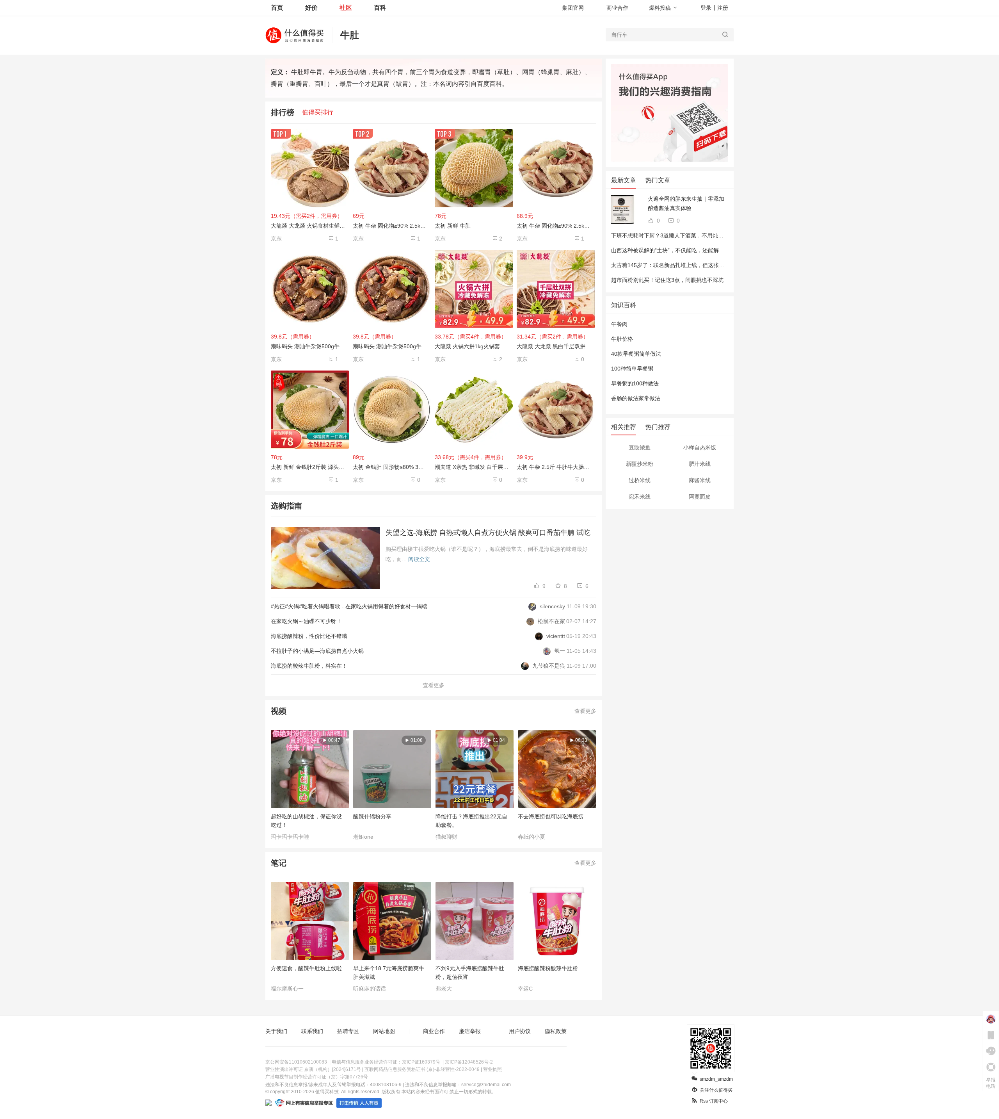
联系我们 (312, 1031)
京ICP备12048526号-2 (469, 1062)
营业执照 (492, 1069)
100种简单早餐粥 (632, 368)
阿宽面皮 (700, 497)
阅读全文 (419, 559)
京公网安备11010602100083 (296, 1062)
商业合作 (617, 8)
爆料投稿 (660, 8)
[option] (312, 785)
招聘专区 (348, 1031)
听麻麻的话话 (369, 988)
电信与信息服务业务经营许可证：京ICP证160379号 (386, 1062)
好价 (311, 7)
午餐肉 (619, 324)
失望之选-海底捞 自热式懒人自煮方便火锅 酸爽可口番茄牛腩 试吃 (488, 532)
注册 (722, 8)
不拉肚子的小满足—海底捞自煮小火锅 (317, 651)
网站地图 (384, 1031)
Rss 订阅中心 (714, 1101)
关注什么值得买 (716, 1090)
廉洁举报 (470, 1031)
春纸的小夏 (531, 837)
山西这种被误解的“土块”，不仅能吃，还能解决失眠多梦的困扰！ (689, 250)
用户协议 (520, 1031)
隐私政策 (556, 1031)
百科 (380, 7)
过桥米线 (640, 480)
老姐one (363, 837)
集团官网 (573, 8)
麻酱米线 (700, 480)
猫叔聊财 (446, 837)
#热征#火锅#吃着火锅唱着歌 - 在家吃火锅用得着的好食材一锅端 (349, 606)
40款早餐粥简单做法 (636, 354)
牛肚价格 (622, 339)
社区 (346, 7)
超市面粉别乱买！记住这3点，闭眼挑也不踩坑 (667, 280)
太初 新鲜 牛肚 (453, 226)
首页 (277, 7)
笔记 (278, 863)
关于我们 (276, 1031)
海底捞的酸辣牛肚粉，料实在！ (309, 666)
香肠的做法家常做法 (635, 398)
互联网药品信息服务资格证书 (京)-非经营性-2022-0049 (422, 1069)
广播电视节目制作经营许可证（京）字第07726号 (316, 1077)
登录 (705, 8)
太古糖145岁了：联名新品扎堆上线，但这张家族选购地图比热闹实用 (695, 265)
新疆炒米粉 (639, 464)
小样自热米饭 (699, 447)
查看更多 (433, 685)
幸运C (525, 988)
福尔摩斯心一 (287, 988)
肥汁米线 (700, 464)
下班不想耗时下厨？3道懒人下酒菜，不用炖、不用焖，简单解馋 (689, 235)
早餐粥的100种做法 (635, 383)
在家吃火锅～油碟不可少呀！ (306, 621)
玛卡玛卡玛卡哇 (290, 837)
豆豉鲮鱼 (640, 447)
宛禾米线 (640, 497)
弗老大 (444, 988)
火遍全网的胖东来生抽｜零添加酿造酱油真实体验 (686, 203)
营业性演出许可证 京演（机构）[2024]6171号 (313, 1069)
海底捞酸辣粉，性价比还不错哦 (309, 636)
